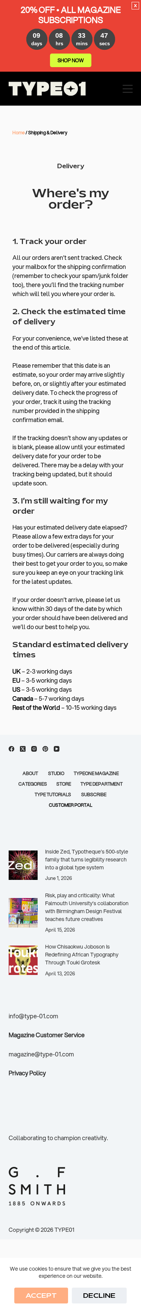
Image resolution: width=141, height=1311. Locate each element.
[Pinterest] (45, 749)
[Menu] (128, 89)
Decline (99, 1296)
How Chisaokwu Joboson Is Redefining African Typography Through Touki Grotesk (81, 954)
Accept (41, 1296)
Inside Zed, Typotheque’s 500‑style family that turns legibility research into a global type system (86, 859)
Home (18, 132)
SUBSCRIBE (93, 795)
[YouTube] (56, 749)
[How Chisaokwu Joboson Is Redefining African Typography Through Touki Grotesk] (23, 960)
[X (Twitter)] (23, 749)
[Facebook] (11, 749)
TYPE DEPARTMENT (101, 784)
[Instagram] (34, 749)
